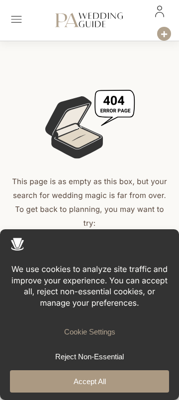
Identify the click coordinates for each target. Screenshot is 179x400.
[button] (16, 20)
